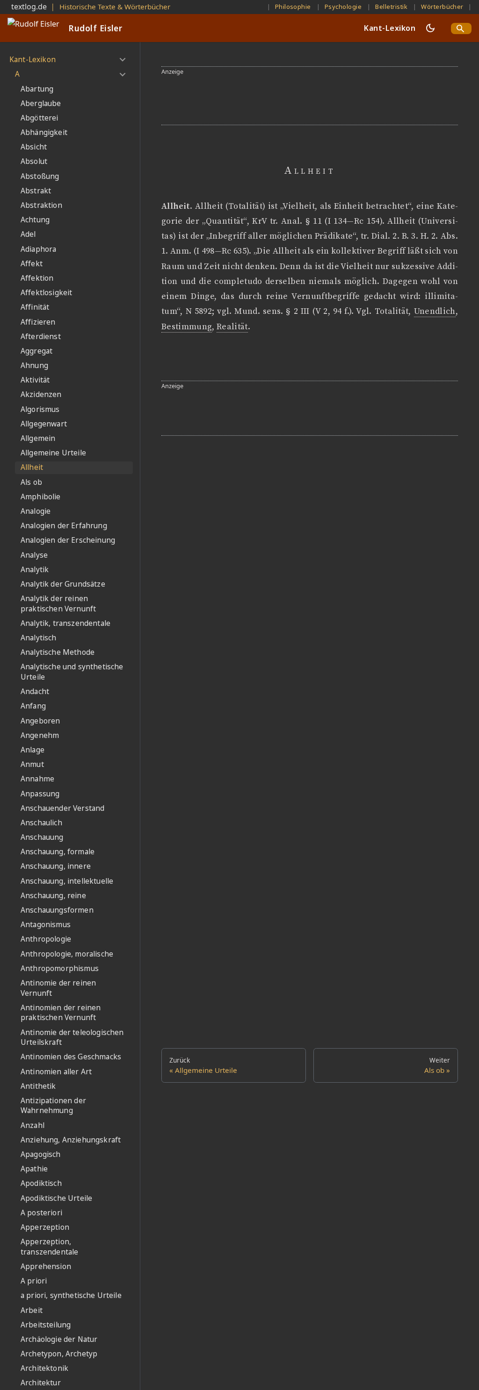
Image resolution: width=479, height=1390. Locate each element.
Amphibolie (41, 497)
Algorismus (40, 409)
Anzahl (32, 1125)
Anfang (33, 706)
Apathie (34, 1169)
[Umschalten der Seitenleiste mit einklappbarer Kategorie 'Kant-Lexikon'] (122, 60)
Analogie (36, 511)
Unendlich (435, 311)
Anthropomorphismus (60, 968)
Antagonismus (46, 924)
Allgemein (38, 438)
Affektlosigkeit (46, 293)
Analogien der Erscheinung (68, 540)
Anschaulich (41, 823)
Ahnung (34, 365)
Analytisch (39, 638)
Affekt (32, 264)
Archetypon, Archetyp (59, 1354)
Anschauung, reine (53, 896)
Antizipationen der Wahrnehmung (53, 1106)
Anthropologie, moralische (67, 954)
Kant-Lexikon (389, 28)
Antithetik (38, 1086)
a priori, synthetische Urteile (71, 1295)
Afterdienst (41, 336)
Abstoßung (40, 176)
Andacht (35, 691)
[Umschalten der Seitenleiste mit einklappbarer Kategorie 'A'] (122, 74)
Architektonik (44, 1368)
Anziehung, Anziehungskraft (71, 1140)
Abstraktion (41, 205)
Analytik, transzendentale (65, 623)
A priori (34, 1281)
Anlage (32, 750)
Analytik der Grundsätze (63, 584)
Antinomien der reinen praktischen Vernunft (61, 1013)
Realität (232, 327)
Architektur (41, 1383)
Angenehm (40, 735)
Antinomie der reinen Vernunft (58, 988)
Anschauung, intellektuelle (67, 881)
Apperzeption (45, 1227)
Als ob (31, 482)
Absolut (34, 161)
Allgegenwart (44, 424)
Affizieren (38, 322)
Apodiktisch (41, 1183)
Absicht (34, 147)
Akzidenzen (41, 394)
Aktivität (35, 380)
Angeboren (40, 721)
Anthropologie (46, 939)
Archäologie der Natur (59, 1339)
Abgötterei (39, 118)
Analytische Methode (57, 652)
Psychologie (343, 6)
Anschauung (42, 837)
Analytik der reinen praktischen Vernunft (58, 604)
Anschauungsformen (57, 910)
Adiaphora (38, 249)
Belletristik (391, 6)
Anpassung (40, 794)
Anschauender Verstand (62, 808)
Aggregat (36, 351)
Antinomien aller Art (56, 1072)
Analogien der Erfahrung (64, 526)
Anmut (32, 764)
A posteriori (41, 1213)
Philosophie (293, 6)
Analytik (35, 569)
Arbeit (32, 1310)
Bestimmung (186, 327)
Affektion (37, 278)
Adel (28, 234)
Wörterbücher (442, 6)
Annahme (37, 779)
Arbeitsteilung (46, 1325)
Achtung (35, 220)
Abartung (37, 89)
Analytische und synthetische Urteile (72, 672)
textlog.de (29, 6)
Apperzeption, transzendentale (49, 1247)
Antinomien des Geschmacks (71, 1057)
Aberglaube (41, 103)
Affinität (35, 307)
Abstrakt (36, 191)
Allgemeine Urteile (53, 453)
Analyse (34, 555)
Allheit (32, 467)
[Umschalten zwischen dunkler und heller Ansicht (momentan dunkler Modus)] (430, 28)
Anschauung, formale (57, 852)
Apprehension (46, 1266)
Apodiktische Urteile (56, 1198)
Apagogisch (41, 1154)
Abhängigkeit (44, 132)
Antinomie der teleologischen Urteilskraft (72, 1038)
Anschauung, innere (56, 866)
